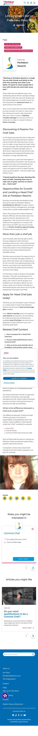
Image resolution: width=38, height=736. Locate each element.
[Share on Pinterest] (24, 498)
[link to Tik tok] (16, 715)
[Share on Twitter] (18, 498)
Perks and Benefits (13, 47)
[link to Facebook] (19, 715)
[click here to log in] (31, 3)
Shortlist (32, 529)
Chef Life (7, 608)
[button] (25, 3)
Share (5, 495)
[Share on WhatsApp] (30, 498)
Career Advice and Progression (18, 50)
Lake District (7, 316)
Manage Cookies (9, 382)
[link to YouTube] (24, 715)
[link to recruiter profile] (19, 529)
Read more (23, 559)
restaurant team (23, 102)
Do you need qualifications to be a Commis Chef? (16, 614)
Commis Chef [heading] (12, 533)
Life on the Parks (12, 44)
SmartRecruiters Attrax (19, 722)
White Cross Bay (9, 122)
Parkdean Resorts (22, 64)
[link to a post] (19, 596)
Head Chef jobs (15, 320)
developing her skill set (11, 205)
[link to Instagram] (21, 715)
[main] (19, 368)
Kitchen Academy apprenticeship (21, 227)
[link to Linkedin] (13, 715)
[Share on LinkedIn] (5, 498)
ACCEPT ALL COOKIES (19, 378)
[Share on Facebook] (11, 498)
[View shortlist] (28, 3)
